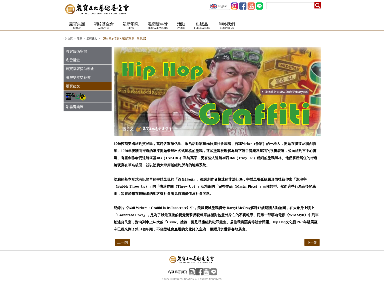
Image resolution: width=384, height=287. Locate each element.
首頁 (70, 38)
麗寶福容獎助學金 (80, 69)
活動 (79, 38)
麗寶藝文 (91, 38)
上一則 (122, 242)
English (222, 6)
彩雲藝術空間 (76, 51)
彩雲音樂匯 (75, 107)
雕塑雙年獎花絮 (78, 77)
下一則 (312, 242)
